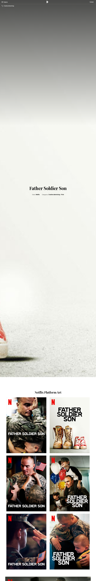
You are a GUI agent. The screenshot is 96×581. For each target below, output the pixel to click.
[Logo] (47, 2)
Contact (92, 2)
